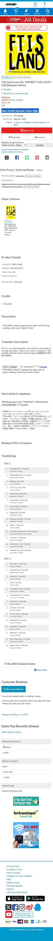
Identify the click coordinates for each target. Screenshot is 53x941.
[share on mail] (47, 156)
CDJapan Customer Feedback (19, 876)
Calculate (39, 145)
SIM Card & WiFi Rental (17, 892)
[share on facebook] (17, 156)
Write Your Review (14, 689)
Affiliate (10, 889)
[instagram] (22, 907)
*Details (39, 170)
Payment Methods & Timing (11, 152)
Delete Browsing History (11, 732)
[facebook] (15, 907)
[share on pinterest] (37, 156)
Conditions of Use (14, 869)
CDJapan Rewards (15, 886)
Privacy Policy (13, 866)
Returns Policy (13, 883)
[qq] (37, 907)
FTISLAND (6, 89)
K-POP (25, 715)
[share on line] (27, 156)
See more (42, 670)
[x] (8, 907)
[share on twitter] (6, 156)
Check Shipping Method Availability (15, 149)
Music (16, 715)
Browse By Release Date (12, 791)
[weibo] (29, 907)
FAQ (9, 879)
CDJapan (5, 715)
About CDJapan (13, 873)
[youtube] (8, 914)
